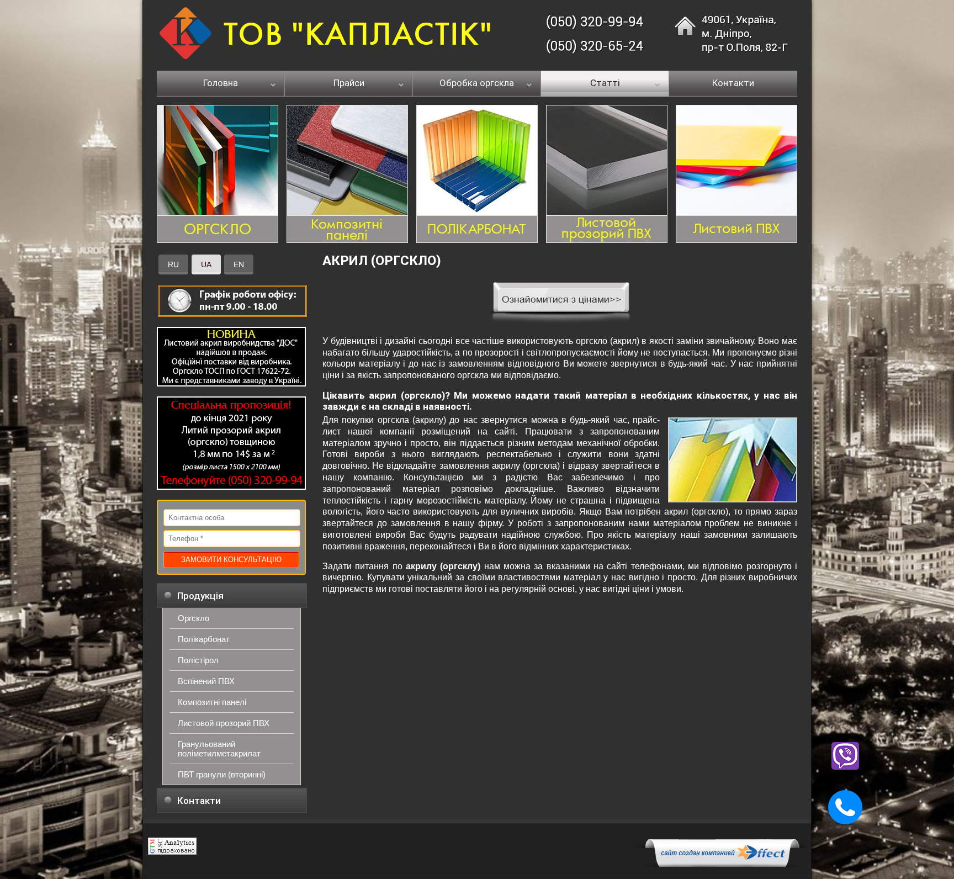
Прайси (348, 83)
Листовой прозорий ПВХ (223, 723)
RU (173, 264)
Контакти (733, 83)
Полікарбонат (204, 639)
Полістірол (198, 660)
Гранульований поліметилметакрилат (219, 748)
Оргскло (193, 618)
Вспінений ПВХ (206, 681)
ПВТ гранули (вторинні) (222, 774)
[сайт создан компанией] (722, 864)
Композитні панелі (212, 702)
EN (239, 264)
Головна (220, 83)
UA (206, 264)
